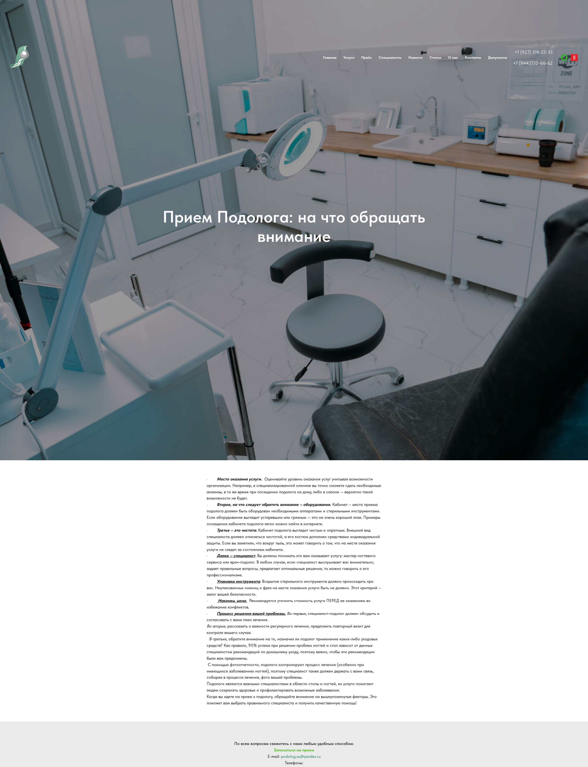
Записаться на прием (294, 749)
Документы (497, 57)
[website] (574, 57)
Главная (329, 57)
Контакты (473, 57)
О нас (453, 57)
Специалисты (390, 57)
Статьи (435, 57)
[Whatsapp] (564, 57)
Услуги (348, 57)
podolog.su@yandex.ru (301, 756)
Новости (415, 57)
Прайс (366, 57)
